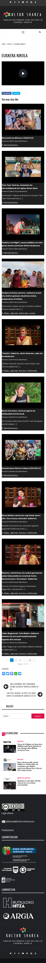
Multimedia (23, 313)
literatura (23, 370)
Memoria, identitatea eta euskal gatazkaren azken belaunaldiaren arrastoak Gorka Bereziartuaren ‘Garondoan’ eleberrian (22, 576)
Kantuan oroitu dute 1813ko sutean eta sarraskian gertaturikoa (29, 782)
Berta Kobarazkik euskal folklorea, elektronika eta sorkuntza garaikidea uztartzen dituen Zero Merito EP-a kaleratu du (30, 766)
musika (32, 313)
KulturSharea (22, 88)
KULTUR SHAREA (23, 935)
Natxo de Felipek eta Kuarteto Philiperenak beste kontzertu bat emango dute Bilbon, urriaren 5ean (30, 747)
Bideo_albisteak (11, 313)
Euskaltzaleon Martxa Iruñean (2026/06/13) (21, 468)
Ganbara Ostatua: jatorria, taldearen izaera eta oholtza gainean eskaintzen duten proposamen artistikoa (21, 296)
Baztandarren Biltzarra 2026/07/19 (17, 138)
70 (30, 660)
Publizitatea (8, 830)
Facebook (7, 93)
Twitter (16, 93)
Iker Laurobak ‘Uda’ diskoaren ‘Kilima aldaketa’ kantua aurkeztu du (24, 687)
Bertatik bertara (11, 145)
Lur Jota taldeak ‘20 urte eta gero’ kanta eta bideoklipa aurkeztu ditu (21, 694)
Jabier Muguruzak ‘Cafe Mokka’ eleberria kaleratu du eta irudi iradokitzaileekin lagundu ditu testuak (20, 636)
